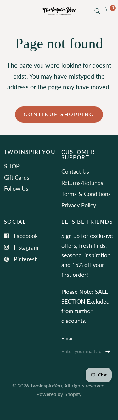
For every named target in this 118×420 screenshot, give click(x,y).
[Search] (97, 11)
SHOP (12, 166)
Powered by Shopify (59, 394)
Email (67, 338)
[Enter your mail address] (108, 351)
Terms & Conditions (86, 193)
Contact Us (75, 171)
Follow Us (16, 188)
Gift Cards (16, 177)
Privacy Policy (78, 205)
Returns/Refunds (82, 182)
